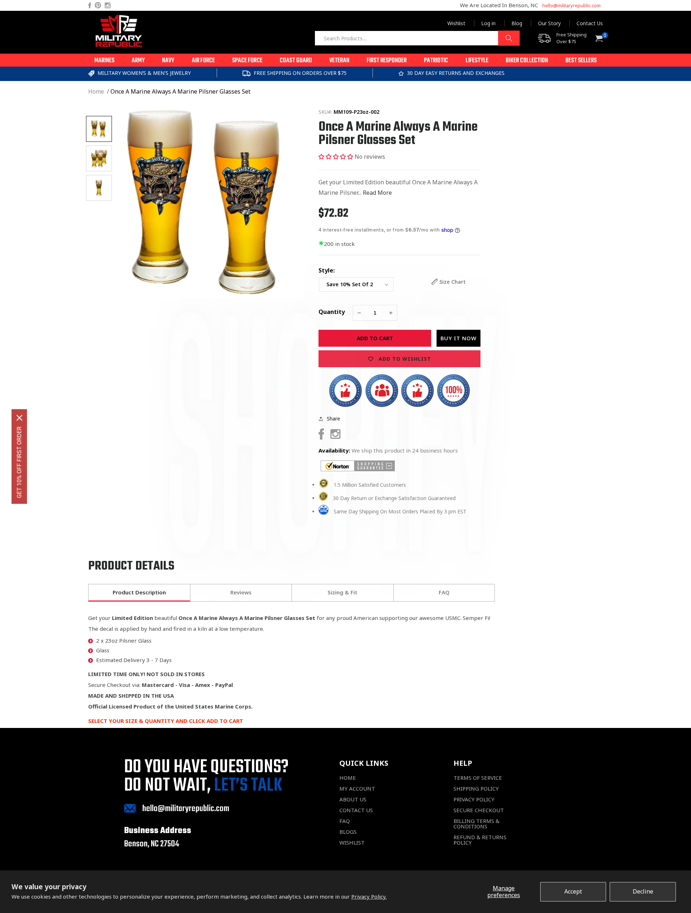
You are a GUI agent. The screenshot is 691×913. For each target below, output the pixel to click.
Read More (377, 193)
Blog (516, 23)
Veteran (339, 60)
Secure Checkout (478, 810)
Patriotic (436, 60)
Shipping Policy (476, 788)
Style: (327, 270)
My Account (357, 788)
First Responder (387, 60)
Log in (488, 23)
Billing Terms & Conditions (476, 823)
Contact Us (590, 23)
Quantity (332, 312)
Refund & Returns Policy (479, 840)
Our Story (549, 23)
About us (352, 799)
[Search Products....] (509, 38)
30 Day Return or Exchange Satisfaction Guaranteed (394, 498)
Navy (168, 60)
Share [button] (333, 418)
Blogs (348, 832)
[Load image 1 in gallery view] (99, 129)
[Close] (19, 418)
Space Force (247, 60)
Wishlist (456, 23)
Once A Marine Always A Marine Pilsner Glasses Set (180, 91)
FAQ (344, 821)
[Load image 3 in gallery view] (99, 188)
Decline (643, 891)
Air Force (203, 60)
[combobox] (417, 38)
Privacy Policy (473, 799)
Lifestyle (477, 60)
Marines (104, 60)
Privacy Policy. (369, 896)
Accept (573, 891)
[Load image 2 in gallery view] (99, 158)
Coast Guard (296, 60)
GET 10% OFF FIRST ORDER (19, 462)
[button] (104, 60)
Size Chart (452, 281)
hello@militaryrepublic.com (571, 5)
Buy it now (459, 338)
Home (96, 91)
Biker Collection (527, 60)
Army (138, 60)
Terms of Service (477, 778)
